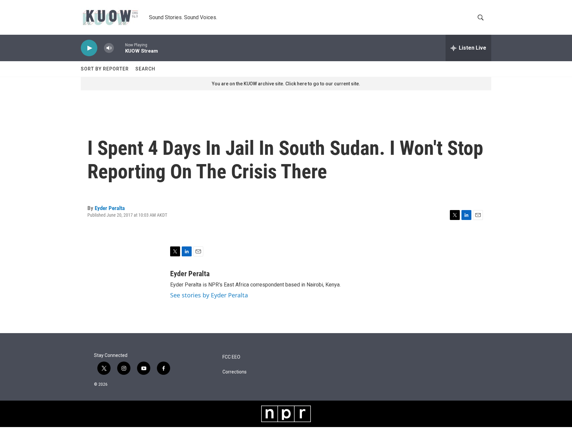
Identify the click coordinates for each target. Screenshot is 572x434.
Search (145, 68)
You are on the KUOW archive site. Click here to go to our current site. (286, 83)
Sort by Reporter (105, 68)
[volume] (109, 48)
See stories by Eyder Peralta (209, 295)
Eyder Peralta (110, 208)
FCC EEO (231, 357)
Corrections (234, 371)
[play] (89, 48)
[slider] (119, 47)
